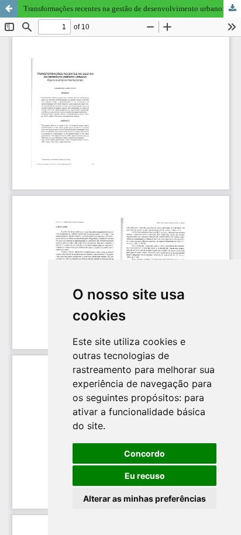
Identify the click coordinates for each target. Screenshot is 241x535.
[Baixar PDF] (232, 9)
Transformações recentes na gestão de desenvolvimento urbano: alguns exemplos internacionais (132, 8)
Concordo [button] (144, 453)
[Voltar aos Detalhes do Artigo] (9, 9)
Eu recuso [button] (145, 476)
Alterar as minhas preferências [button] (144, 498)
